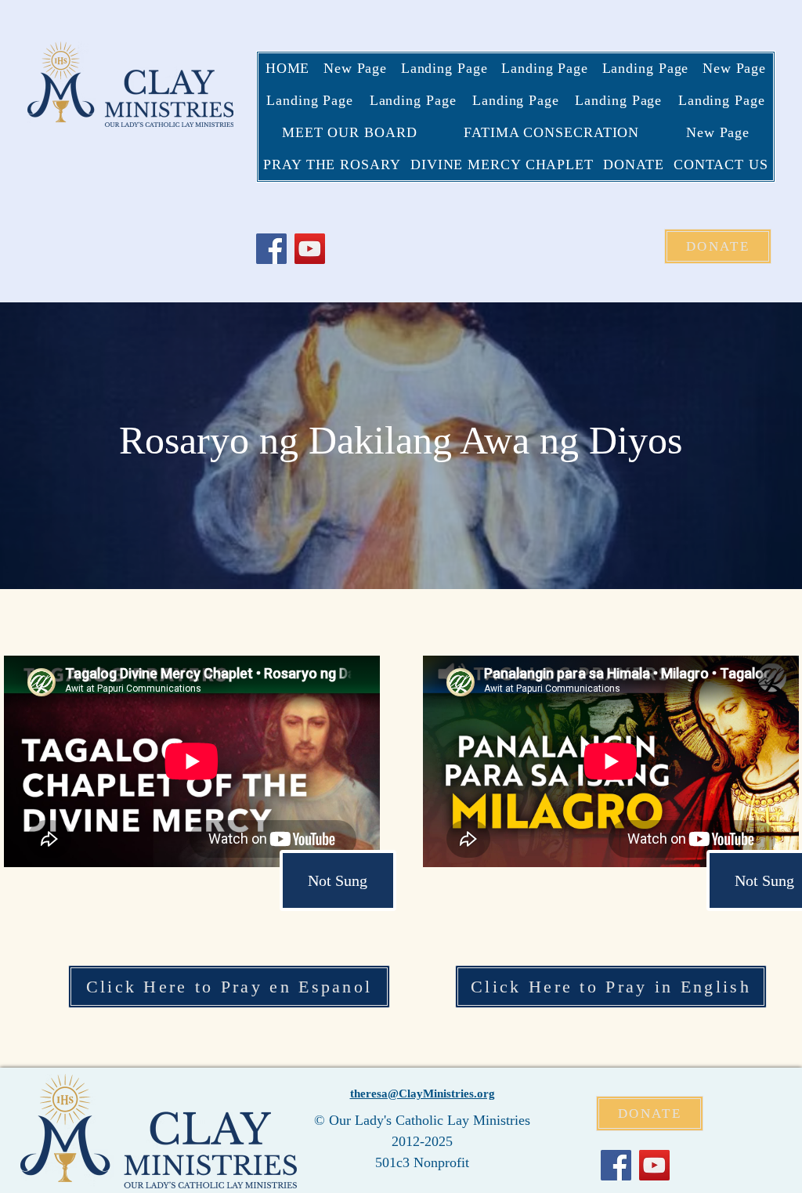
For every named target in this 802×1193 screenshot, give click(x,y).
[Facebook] (271, 248)
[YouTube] (309, 248)
